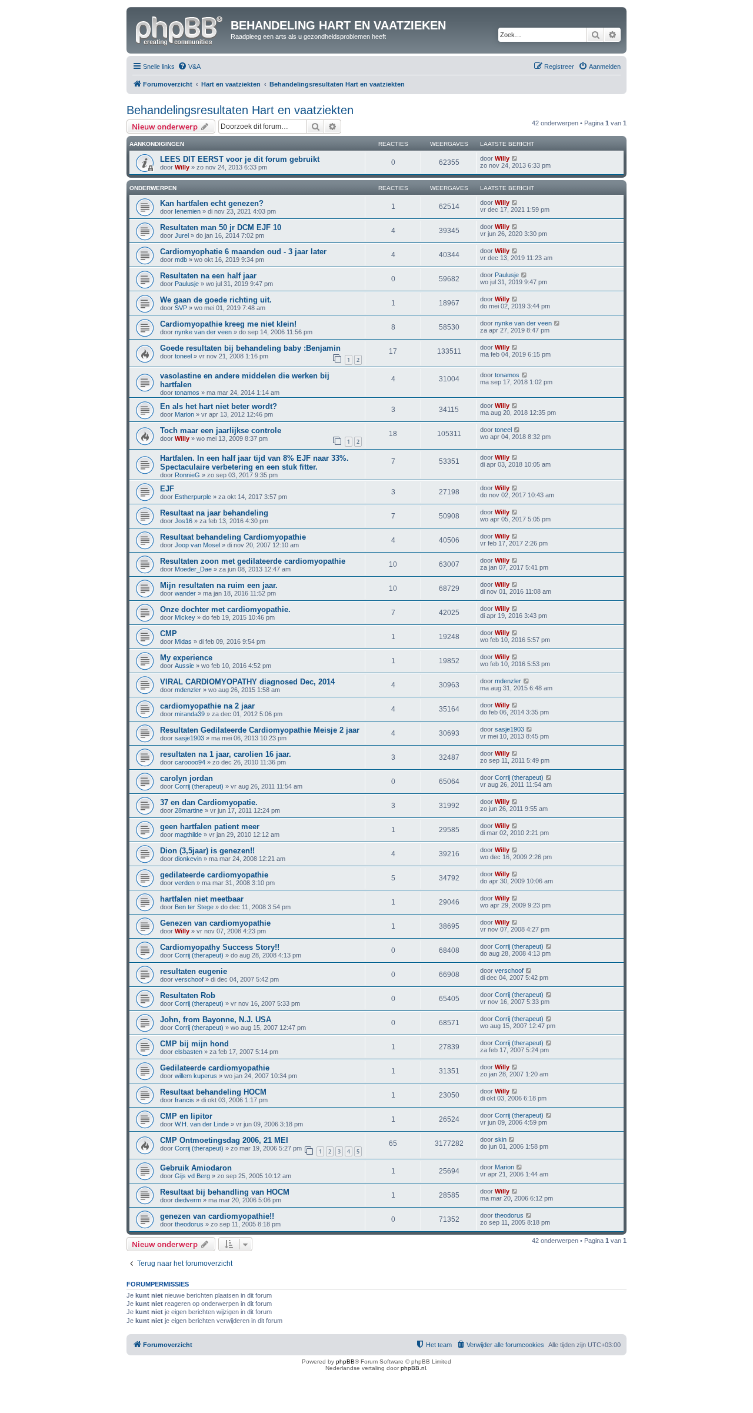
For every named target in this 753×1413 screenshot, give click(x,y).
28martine (189, 810)
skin (501, 1139)
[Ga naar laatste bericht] (515, 158)
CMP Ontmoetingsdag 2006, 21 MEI (224, 1140)
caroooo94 (190, 762)
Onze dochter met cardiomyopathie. (225, 609)
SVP (181, 307)
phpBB (345, 1361)
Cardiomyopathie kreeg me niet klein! (228, 324)
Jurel (182, 235)
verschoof (189, 979)
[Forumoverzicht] (180, 29)
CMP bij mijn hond (194, 1043)
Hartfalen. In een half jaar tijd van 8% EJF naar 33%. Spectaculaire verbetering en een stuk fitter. (254, 462)
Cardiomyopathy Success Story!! (219, 947)
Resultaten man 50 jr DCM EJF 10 (220, 227)
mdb (181, 259)
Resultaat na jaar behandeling (214, 512)
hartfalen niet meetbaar (202, 899)
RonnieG (187, 474)
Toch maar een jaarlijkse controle (220, 430)
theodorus (189, 1224)
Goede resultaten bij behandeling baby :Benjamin (250, 348)
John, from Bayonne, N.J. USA (215, 1019)
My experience (186, 657)
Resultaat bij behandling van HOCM (224, 1192)
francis (184, 1099)
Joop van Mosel (197, 544)
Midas (183, 641)
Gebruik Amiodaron (196, 1167)
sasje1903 (189, 738)
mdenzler (188, 689)
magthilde (188, 834)
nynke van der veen (203, 331)
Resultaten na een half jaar (208, 275)
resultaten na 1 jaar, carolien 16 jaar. (225, 754)
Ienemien (188, 211)
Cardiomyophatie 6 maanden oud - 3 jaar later (243, 251)
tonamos (187, 392)
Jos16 (183, 520)
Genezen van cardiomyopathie (215, 923)
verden (185, 882)
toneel (183, 356)
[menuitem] (189, 66)
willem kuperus (196, 1075)
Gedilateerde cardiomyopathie (214, 1067)
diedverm (188, 1199)
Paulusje (187, 283)
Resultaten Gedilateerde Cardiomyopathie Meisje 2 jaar (259, 730)
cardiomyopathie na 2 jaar (207, 705)
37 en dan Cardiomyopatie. (209, 802)
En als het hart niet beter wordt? (218, 406)
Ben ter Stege (194, 906)
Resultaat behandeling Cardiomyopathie (233, 537)
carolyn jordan (186, 778)
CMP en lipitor (186, 1116)
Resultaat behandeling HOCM (213, 1092)
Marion (184, 414)
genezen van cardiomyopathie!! (217, 1216)
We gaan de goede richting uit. (216, 299)
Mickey (185, 617)
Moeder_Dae (193, 569)
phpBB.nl (413, 1368)
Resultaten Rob (187, 995)
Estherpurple (193, 496)
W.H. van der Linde (202, 1124)
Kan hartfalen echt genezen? (212, 203)
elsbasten (188, 1051)
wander (185, 593)
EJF (167, 488)
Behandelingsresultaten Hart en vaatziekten (240, 110)
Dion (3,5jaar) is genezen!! (207, 850)
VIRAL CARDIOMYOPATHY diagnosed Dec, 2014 (247, 681)
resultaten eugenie (193, 971)
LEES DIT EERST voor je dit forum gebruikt (239, 159)
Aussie (184, 665)
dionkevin (188, 858)
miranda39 (190, 713)
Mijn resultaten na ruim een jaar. (219, 585)
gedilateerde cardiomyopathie (214, 874)
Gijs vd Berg (192, 1175)
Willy (182, 167)
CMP (168, 633)
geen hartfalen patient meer (209, 826)
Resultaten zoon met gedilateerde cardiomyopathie (252, 561)
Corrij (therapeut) (199, 786)
